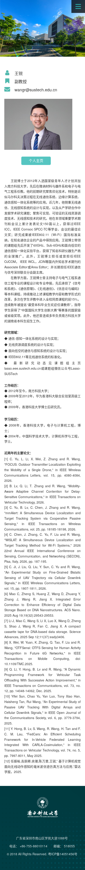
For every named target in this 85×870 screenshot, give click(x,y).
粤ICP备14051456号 (62, 854)
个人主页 (36, 160)
